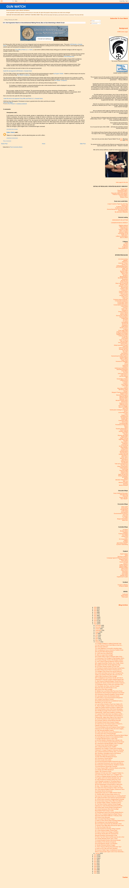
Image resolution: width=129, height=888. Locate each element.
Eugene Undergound (122, 331)
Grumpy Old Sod (123, 349)
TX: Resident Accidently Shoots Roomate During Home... (110, 668)
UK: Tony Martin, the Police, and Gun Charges (107, 686)
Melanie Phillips (123, 567)
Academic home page (122, 206)
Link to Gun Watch (8, 102)
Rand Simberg (124, 430)
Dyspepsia (125, 325)
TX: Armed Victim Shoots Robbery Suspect (106, 745)
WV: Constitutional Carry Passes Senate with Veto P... (109, 678)
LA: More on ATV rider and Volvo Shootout (106, 848)
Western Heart (124, 197)
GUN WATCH (16, 6)
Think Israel (125, 597)
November (98, 627)
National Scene (124, 404)
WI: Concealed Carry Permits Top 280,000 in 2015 (108, 823)
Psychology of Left (123, 233)
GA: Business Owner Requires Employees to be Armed (109, 692)
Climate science (123, 295)
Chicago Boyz (124, 509)
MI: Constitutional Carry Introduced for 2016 (106, 822)
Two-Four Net (124, 465)
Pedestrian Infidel (123, 420)
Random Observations (122, 428)
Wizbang (125, 484)
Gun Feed (125, 350)
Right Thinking (124, 438)
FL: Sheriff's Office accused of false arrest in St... (107, 794)
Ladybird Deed (124, 380)
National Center (123, 403)
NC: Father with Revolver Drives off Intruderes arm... (109, 732)
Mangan (125, 391)
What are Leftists (123, 232)
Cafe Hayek (125, 510)
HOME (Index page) (122, 31)
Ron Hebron (124, 442)
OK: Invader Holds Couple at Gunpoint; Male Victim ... (109, 656)
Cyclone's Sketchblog (122, 544)
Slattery (126, 540)
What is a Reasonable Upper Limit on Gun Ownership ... (110, 851)
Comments (94, 23)
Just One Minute (123, 376)
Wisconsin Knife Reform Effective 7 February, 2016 (108, 815)
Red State (125, 432)
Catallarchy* (124, 290)
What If (126, 478)
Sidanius (125, 245)
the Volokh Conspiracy (61, 80)
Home (43, 143)
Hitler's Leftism (124, 358)
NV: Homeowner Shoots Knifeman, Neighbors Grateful (109, 764)
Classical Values (123, 291)
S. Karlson (125, 516)
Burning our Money (123, 556)
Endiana (125, 329)
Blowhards (125, 279)
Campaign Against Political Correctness (117, 558)
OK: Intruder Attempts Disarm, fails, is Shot (106, 838)
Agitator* (125, 260)
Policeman (125, 571)
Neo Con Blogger (123, 405)
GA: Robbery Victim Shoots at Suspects (105, 842)
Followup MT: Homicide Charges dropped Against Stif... (109, 679)
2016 (95, 623)
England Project (123, 559)
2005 (95, 871)
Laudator (125, 383)
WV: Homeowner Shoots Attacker (104, 758)
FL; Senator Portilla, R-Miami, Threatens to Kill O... (108, 802)
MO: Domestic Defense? (101, 646)
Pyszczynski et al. (123, 248)
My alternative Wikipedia (121, 212)
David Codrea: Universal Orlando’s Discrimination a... (109, 715)
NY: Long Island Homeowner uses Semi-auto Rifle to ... (109, 763)
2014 (95, 856)
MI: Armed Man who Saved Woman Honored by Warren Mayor (111, 735)
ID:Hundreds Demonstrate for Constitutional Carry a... (109, 700)
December (98, 625)
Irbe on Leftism (124, 237)
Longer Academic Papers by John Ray (118, 204)
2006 (95, 869)
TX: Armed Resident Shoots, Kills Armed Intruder (108, 840)
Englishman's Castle (122, 576)
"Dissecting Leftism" (122, 190)
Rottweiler (125, 443)
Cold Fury (125, 298)
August (97, 632)
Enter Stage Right (123, 330)
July (96, 633)
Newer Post (4, 143)
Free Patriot (125, 338)
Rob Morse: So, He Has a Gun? (103, 702)
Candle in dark (124, 288)
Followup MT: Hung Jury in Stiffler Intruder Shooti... (108, 792)
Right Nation (124, 436)
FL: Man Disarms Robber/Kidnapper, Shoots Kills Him (109, 681)
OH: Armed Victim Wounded (102, 817)
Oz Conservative (123, 539)
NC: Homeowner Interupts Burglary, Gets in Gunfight (109, 743)
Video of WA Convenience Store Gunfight (106, 676)
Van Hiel (125, 244)
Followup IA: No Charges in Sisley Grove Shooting (108, 748)
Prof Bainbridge (124, 423)
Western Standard (123, 475)
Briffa (126, 555)
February (97, 641)
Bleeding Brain (124, 276)
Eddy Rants (125, 326)
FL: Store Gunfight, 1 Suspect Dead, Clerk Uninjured (109, 705)
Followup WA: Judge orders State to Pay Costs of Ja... (109, 717)
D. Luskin (125, 517)
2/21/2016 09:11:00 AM (12, 129)
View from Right (123, 470)
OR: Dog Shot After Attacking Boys (104, 651)
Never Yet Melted (123, 407)
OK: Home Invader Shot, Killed (103, 760)
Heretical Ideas (124, 357)
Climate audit (124, 294)
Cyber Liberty (11, 132)
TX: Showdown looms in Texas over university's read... (109, 684)
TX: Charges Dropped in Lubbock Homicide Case (108, 643)
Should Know (124, 450)
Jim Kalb (125, 372)
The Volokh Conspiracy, (23, 75)
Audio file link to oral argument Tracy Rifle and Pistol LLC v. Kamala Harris (23, 98)
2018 (95, 620)
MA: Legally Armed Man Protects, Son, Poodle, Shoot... (109, 663)
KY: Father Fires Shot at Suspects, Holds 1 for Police (109, 787)
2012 (95, 860)
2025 (95, 609)
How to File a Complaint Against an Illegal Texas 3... (109, 814)
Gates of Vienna (123, 339)
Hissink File (125, 536)
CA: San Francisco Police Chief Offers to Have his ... (109, 645)
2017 (95, 622)
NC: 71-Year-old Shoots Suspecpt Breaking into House (109, 741)
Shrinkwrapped (124, 451)
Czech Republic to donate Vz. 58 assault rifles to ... (108, 781)
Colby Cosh (125, 296)
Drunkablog (125, 322)
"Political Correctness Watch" (120, 194)
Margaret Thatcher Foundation (120, 392)
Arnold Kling (124, 508)
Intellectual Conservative (121, 368)
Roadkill (125, 440)
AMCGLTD (125, 261)
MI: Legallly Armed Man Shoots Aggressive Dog (107, 664)
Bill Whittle (125, 477)
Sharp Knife (125, 449)
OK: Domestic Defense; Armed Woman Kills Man (108, 720)
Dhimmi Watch (124, 314)
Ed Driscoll (125, 323)
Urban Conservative (122, 466)
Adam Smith (124, 506)
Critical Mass (124, 306)
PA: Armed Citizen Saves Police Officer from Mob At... (109, 801)
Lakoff (126, 243)
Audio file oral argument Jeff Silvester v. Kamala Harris (17, 71)
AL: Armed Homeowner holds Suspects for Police (108, 719)
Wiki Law (125, 481)
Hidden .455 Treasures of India (103, 771)
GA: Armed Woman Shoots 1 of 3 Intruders (106, 843)
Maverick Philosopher (122, 395)
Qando (126, 426)
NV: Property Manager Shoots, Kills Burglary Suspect (109, 660)
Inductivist (125, 365)
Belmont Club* (124, 271)
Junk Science (124, 374)
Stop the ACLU (124, 458)
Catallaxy (125, 532)
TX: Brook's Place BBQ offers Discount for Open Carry (109, 825)
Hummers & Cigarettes (122, 361)
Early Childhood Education (121, 493)
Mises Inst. (125, 520)
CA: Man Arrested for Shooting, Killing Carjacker (107, 828)
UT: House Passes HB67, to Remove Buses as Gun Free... (110, 768)
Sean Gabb (125, 574)
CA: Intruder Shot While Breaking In (104, 769)
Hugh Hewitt (124, 360)
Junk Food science (123, 373)
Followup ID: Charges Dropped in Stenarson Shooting (109, 750)
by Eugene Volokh (58, 73)
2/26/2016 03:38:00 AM (12, 138)
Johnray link (124, 205)
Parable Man (124, 418)
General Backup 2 (123, 210)
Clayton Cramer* (123, 292)
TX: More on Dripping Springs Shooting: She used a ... (109, 776)
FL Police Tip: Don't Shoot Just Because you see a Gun (109, 837)
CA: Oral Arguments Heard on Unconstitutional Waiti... (109, 737)
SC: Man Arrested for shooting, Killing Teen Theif (108, 779)
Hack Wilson (124, 353)
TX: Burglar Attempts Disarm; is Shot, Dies (106, 738)
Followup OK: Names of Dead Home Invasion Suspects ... (110, 682)
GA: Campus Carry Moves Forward (104, 699)
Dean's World (124, 313)
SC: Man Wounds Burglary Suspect (104, 730)
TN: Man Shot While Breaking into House (106, 756)
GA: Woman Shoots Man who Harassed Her (106, 833)
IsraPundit (125, 594)
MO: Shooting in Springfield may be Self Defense (108, 753)
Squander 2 (125, 455)
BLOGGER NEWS (123, 278)
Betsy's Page (124, 272)
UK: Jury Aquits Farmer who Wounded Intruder (107, 696)
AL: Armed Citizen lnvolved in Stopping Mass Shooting (109, 799)
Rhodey (126, 434)
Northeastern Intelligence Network (119, 409)
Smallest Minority (123, 454)
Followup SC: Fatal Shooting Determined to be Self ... (109, 805)
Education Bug (124, 494)
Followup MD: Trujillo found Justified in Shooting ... (108, 712)
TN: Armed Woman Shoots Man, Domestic (106, 766)
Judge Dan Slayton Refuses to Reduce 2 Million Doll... (109, 707)
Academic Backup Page (121, 208)
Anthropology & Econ (122, 265)
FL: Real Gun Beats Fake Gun (103, 827)
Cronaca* (125, 307)
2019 (95, 619)
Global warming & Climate (121, 345)
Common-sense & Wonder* (120, 299)
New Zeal (125, 408)
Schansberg (124, 444)
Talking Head (124, 461)
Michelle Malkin (124, 397)
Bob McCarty (124, 280)
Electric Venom (124, 327)
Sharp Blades (124, 447)
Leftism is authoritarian (122, 236)
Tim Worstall (124, 462)
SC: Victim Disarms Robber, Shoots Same (106, 830)
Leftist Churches (123, 226)
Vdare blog (125, 469)
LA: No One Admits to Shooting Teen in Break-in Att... (109, 740)
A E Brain (125, 529)
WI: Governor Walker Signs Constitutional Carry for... (109, 850)
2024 (95, 610)
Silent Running (124, 453)
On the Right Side (123, 412)
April (96, 638)
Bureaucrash (124, 287)
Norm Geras (124, 560)
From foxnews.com (69, 56)
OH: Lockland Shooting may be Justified (105, 746)
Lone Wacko (124, 384)
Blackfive (125, 275)
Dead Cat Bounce (123, 311)
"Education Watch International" (119, 193)
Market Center (124, 393)
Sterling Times (124, 575)
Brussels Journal (123, 286)
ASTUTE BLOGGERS (122, 267)
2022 (95, 614)
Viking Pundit (124, 471)
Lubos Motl (125, 385)
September (98, 630)
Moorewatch (124, 401)
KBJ (127, 377)
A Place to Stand (123, 586)
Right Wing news (123, 439)
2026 (95, 607)
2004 (95, 873)
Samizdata (125, 572)
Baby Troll (125, 268)
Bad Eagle (125, 269)
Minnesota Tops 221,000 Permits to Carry (106, 687)
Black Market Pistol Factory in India (104, 810)
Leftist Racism (124, 228)
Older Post (83, 143)
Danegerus (125, 310)
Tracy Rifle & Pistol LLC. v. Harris (24, 49)
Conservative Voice (123, 303)
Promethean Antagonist (121, 424)
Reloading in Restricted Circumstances (105, 755)
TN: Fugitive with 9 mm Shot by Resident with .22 (108, 778)
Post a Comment (7, 141)
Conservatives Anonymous (121, 304)
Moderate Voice (124, 399)
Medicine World (124, 396)
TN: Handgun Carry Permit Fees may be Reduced (108, 671)
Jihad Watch (124, 370)
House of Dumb (124, 562)
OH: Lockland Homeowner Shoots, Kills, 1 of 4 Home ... (109, 751)
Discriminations (124, 317)
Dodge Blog (124, 318)
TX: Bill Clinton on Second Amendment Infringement (109, 697)
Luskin (126, 387)
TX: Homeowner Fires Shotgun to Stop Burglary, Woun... (110, 658)
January (97, 853)
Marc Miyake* (124, 498)
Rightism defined (123, 225)
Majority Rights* (123, 566)
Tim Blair (125, 541)
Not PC (126, 411)
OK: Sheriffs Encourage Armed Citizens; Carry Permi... (109, 710)
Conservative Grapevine (121, 300)
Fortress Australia (123, 533)
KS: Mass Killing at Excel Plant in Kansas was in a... (109, 669)
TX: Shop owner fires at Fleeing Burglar (105, 733)
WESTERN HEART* (122, 543)
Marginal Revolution (122, 519)
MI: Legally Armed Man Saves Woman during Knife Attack (110, 797)
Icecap (126, 364)
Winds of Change (123, 482)
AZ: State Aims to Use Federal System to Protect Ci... (109, 723)
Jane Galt (125, 514)
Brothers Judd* (124, 284)
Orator (126, 414)
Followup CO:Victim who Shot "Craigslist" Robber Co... (109, 773)
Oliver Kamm (124, 570)
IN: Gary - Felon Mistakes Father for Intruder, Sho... (108, 786)
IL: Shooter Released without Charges (105, 845)
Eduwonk (125, 496)
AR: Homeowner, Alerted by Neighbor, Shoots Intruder (109, 694)
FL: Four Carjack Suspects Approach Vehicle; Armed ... (109, 661)
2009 (95, 864)
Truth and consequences (121, 463)
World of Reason (123, 485)
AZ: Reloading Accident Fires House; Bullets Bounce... (109, 812)
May (96, 637)
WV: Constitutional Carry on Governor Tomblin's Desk (109, 650)
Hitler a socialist (123, 230)
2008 (95, 866)
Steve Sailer (124, 457)
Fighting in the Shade (122, 334)
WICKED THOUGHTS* (121, 479)
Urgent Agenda (124, 467)
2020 (95, 617)
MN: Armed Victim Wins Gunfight (103, 689)
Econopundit (124, 512)
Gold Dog (125, 346)
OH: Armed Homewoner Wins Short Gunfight (107, 809)
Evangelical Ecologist (122, 333)
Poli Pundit (125, 422)
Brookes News (124, 531)
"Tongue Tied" (124, 189)
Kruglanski (125, 247)
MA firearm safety (123, 389)
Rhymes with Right (123, 435)
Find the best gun (123, 335)
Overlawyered (124, 416)
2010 (95, 863)
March (97, 640)
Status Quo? (124, 234)
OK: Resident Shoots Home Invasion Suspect (107, 722)
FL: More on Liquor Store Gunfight (104, 655)
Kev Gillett (125, 535)
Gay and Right (124, 341)
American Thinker (123, 263)
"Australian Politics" (122, 191)
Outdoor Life (124, 415)
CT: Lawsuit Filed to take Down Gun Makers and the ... (109, 714)
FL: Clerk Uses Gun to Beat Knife (104, 653)
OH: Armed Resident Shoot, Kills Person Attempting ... (109, 709)
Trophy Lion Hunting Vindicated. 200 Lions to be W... (109, 674)
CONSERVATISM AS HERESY (119, 222)
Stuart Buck (125, 459)
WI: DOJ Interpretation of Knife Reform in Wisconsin (108, 784)
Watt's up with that (123, 474)
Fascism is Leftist (123, 229)
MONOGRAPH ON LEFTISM (120, 220)
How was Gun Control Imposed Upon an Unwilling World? (110, 796)
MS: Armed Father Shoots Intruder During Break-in (108, 807)
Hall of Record (124, 354)
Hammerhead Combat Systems (119, 356)
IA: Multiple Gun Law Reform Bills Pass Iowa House (108, 691)
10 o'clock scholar (123, 259)
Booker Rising (124, 282)
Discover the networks (122, 315)
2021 (95, 615)
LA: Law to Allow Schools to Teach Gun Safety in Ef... (109, 704)
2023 (95, 612)
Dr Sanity (125, 321)
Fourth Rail (125, 337)
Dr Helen (125, 319)
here (121, 139)
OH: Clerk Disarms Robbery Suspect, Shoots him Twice (109, 789)
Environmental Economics (121, 513)
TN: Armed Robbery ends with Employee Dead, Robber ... (110, 727)
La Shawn (125, 381)
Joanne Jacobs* (123, 497)
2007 (95, 868)
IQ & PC (125, 563)
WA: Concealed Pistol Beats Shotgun (105, 819)
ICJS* (126, 537)
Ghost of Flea (124, 344)
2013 (95, 858)
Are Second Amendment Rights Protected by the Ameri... (110, 761)
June (96, 635)
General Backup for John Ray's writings (117, 209)
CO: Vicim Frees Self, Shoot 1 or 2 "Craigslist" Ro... (108, 774)
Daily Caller (125, 309)
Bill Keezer (125, 274)
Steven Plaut (124, 595)
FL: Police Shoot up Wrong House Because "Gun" (108, 846)
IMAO (126, 362)
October (97, 628)
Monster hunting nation (122, 400)
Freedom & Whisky (123, 584)
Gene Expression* (123, 342)
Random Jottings (123, 431)
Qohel (126, 427)
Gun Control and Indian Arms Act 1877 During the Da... (109, 673)
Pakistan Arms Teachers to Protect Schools (106, 725)
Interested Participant (122, 369)
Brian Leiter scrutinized (122, 283)
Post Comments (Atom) (16, 147)
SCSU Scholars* (123, 446)
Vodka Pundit (124, 473)
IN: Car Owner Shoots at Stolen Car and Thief (107, 666)
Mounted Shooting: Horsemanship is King (106, 835)
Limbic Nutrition (124, 564)
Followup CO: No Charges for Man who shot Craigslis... (109, 728)
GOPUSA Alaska (123, 348)
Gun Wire (125, 352)
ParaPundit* (124, 419)
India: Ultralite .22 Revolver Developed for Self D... (108, 782)
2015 (95, 855)
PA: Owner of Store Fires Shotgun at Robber (106, 832)
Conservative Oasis (122, 302)
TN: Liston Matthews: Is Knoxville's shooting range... (109, 648)
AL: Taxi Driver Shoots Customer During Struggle (108, 804)
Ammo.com (125, 264)
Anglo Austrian (124, 554)
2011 (95, 861)
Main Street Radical (122, 388)
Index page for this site (122, 182)
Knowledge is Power (122, 379)
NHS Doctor (124, 568)
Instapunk (125, 366)
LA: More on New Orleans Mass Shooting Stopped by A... (110, 820)
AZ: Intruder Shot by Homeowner (103, 791)
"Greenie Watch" (123, 195)
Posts (93, 20)
